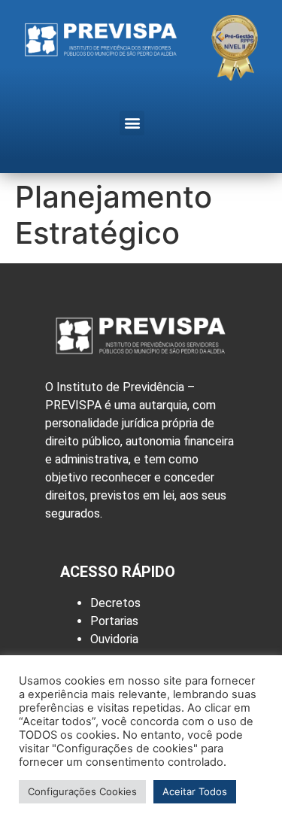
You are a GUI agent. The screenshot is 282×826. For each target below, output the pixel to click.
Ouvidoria (114, 639)
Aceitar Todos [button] (194, 791)
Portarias (114, 621)
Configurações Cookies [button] (82, 791)
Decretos (115, 603)
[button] (132, 123)
